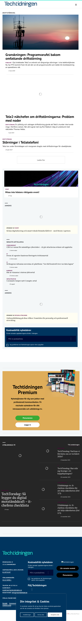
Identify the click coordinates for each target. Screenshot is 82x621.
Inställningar (27, 615)
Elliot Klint (6, 572)
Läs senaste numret (67, 568)
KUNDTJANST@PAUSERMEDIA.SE (12, 590)
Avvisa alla (41, 615)
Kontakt (4, 603)
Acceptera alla (55, 615)
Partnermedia (6, 605)
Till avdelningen (74, 445)
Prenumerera (27, 418)
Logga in (27, 425)
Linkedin (35, 589)
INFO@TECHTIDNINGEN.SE (19, 593)
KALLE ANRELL (6, 580)
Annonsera (12, 603)
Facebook (29, 589)
